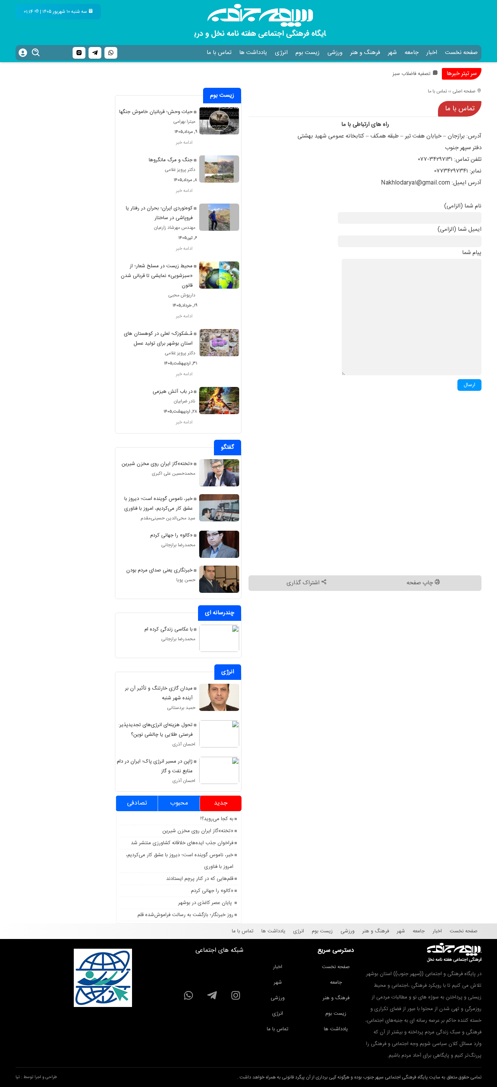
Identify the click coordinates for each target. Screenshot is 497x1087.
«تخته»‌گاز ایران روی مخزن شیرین (157, 464)
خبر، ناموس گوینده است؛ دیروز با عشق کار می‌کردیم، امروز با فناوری (158, 504)
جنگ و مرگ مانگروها (171, 160)
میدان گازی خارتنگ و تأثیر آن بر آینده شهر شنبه (159, 693)
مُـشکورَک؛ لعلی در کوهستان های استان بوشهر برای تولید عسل (158, 338)
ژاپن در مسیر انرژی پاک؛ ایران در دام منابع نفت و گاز (155, 766)
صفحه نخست (461, 52)
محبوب (179, 803)
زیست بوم (307, 52)
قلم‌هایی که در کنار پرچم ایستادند (199, 878)
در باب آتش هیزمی (173, 391)
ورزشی (334, 52)
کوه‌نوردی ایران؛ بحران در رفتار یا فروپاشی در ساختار (159, 213)
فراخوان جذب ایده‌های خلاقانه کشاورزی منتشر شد (182, 843)
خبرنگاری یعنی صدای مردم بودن (159, 570)
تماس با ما (219, 52)
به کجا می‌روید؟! (216, 819)
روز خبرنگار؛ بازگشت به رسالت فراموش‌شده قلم (185, 915)
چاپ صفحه (420, 583)
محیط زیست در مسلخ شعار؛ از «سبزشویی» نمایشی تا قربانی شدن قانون (157, 276)
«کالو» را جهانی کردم (171, 535)
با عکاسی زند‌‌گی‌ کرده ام (168, 629)
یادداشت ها (253, 52)
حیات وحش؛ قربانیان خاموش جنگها (156, 112)
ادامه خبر (184, 142)
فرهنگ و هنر (365, 52)
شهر (392, 52)
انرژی (281, 52)
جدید (221, 803)
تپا (18, 1077)
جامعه (412, 52)
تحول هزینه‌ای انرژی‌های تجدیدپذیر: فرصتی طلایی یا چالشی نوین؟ (155, 730)
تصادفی (137, 803)
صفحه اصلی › (463, 91)
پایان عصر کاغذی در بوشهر (205, 903)
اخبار (431, 52)
